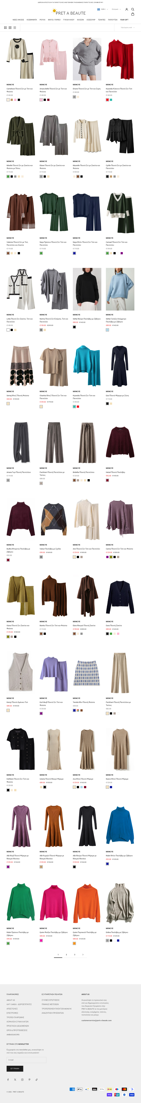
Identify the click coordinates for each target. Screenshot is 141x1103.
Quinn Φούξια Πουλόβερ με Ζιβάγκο (54, 932)
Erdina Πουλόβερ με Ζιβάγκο (117, 932)
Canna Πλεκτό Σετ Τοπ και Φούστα (119, 549)
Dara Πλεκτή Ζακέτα (114, 625)
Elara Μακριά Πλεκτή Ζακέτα (84, 625)
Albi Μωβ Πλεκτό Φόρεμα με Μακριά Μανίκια (18, 857)
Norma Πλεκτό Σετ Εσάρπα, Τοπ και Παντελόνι (54, 320)
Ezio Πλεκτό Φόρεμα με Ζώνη (117, 396)
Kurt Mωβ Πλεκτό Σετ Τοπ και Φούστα (51, 703)
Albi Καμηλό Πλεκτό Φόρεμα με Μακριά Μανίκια (52, 857)
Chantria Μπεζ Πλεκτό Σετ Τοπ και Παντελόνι (53, 397)
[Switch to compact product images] (14, 27)
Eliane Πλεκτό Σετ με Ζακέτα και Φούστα (52, 166)
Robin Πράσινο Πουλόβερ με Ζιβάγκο (18, 933)
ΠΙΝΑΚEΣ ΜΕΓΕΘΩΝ (50, 1004)
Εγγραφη (15, 1069)
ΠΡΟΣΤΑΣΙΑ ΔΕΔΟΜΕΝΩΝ (18, 1026)
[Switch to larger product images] (5, 27)
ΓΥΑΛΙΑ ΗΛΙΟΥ (68, 20)
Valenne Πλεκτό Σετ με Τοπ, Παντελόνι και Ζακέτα (17, 243)
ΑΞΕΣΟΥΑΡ (91, 20)
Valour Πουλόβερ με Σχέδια (50, 549)
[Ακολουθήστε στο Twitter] (15, 1079)
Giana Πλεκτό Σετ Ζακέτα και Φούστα (18, 626)
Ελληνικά (115, 9)
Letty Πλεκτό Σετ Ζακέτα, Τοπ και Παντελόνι (20, 320)
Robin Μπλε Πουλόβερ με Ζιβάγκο (119, 856)
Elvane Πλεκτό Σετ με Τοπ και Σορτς (87, 89)
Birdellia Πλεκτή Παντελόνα (83, 472)
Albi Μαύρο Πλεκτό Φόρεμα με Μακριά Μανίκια (85, 857)
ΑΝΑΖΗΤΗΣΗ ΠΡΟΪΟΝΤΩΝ (53, 1013)
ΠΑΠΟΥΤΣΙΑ (112, 20)
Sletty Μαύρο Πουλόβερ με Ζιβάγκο (87, 319)
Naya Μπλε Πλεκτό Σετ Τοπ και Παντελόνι (85, 243)
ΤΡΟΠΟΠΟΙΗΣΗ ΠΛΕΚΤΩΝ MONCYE (56, 1009)
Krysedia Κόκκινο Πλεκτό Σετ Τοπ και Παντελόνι (119, 90)
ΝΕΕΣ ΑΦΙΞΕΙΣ (18, 20)
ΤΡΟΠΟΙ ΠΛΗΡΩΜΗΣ (15, 1017)
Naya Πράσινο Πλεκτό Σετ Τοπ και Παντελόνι (53, 243)
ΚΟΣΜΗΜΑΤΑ (32, 20)
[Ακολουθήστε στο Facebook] (8, 1079)
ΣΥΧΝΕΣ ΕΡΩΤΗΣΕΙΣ (50, 1000)
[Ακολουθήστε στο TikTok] (36, 1079)
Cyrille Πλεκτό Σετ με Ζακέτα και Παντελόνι (118, 166)
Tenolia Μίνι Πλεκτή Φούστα (84, 702)
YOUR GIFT (124, 20)
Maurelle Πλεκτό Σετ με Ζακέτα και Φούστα (86, 166)
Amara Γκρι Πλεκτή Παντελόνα (19, 472)
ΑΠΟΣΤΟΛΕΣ (12, 1009)
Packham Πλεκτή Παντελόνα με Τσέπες (52, 473)
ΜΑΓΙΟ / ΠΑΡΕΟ (54, 20)
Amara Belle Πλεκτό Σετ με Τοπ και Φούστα (53, 90)
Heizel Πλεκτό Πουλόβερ (115, 472)
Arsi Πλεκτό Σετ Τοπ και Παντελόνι (86, 549)
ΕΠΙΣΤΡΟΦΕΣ (12, 1013)
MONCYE (10, 85)
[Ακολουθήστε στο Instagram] (22, 1079)
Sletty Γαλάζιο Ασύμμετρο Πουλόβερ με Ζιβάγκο (116, 320)
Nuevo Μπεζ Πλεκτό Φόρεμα (117, 779)
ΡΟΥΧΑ (42, 20)
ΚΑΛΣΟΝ (80, 20)
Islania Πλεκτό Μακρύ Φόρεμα (51, 779)
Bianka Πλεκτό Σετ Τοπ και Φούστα (53, 625)
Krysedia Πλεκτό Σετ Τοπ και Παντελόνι (84, 397)
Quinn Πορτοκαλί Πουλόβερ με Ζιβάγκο (85, 933)
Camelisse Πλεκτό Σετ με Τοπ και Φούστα (20, 90)
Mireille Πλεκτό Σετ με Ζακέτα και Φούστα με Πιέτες (20, 166)
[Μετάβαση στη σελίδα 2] (83, 955)
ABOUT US (11, 1000)
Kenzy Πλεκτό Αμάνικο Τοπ (17, 702)
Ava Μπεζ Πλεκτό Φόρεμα (83, 779)
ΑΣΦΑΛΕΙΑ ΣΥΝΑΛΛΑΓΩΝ (17, 1022)
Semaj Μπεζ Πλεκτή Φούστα (18, 396)
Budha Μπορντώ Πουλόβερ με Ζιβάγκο (18, 550)
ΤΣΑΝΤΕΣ (101, 20)
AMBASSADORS (13, 1035)
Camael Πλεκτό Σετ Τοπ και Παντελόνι (116, 243)
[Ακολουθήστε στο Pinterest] (29, 1079)
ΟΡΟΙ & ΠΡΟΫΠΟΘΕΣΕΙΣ (17, 1030)
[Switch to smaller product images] (10, 27)
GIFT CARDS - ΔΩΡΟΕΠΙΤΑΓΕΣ (19, 1004)
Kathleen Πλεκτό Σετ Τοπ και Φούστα (18, 780)
